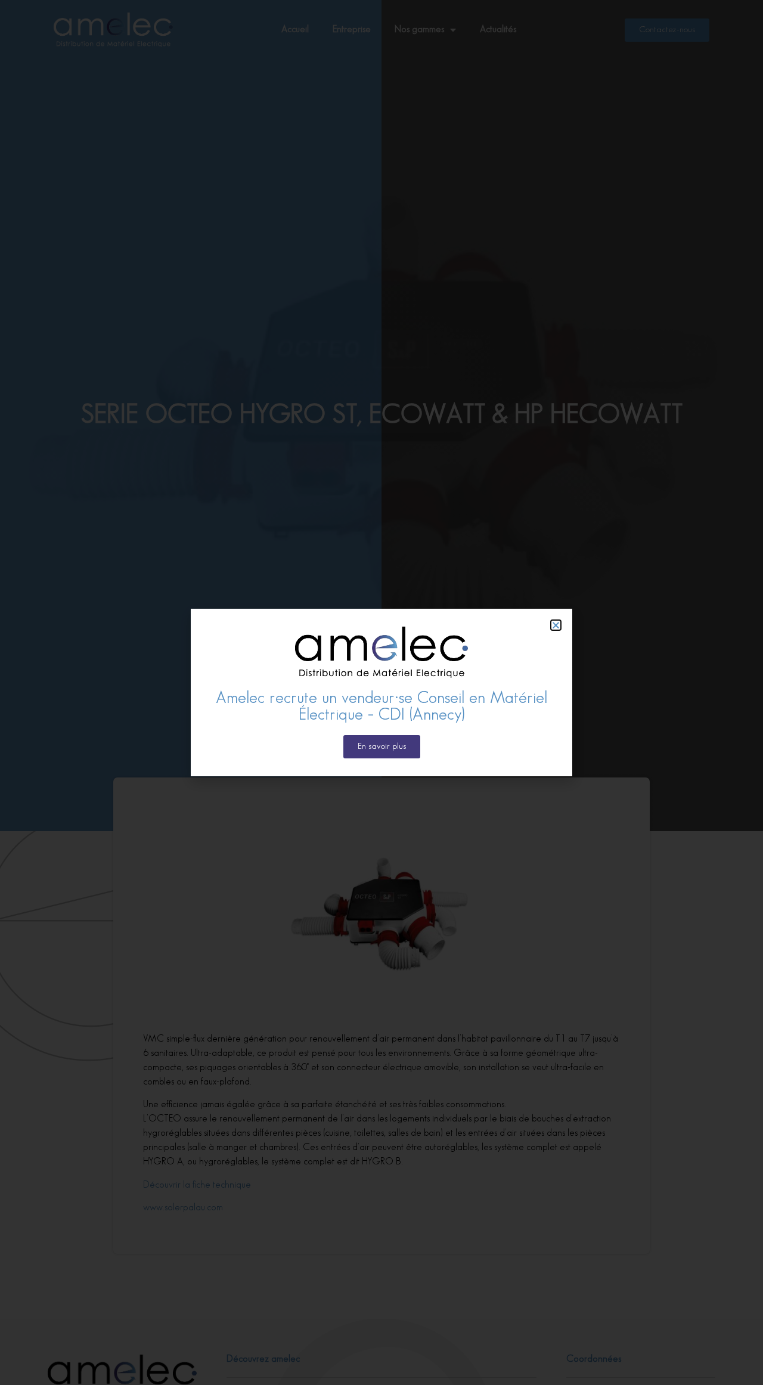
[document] (381, 692)
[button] (555, 625)
